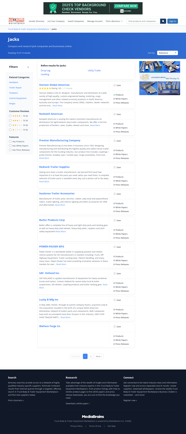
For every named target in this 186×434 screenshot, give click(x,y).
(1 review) (68, 88)
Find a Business (113, 21)
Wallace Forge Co (49, 326)
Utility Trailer (94, 70)
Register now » (130, 400)
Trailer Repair (15, 87)
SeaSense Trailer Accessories (56, 193)
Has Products (18, 141)
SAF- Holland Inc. (49, 273)
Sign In (173, 21)
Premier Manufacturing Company (59, 140)
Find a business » (16, 400)
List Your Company (56, 21)
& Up (20, 115)
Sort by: (151, 53)
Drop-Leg (45, 70)
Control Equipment (17, 98)
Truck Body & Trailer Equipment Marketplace (28, 29)
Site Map (112, 426)
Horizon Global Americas (54, 84)
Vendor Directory (36, 21)
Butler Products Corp (52, 220)
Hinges (12, 103)
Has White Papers (20, 145)
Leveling (45, 74)
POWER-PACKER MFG (51, 246)
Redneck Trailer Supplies (54, 166)
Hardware (13, 82)
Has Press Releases (21, 150)
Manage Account (95, 21)
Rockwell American (51, 113)
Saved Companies (76, 21)
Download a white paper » (78, 403)
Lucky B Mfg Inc (48, 299)
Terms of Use (95, 426)
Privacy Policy (76, 426)
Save (119, 85)
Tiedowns (13, 93)
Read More (57, 105)
